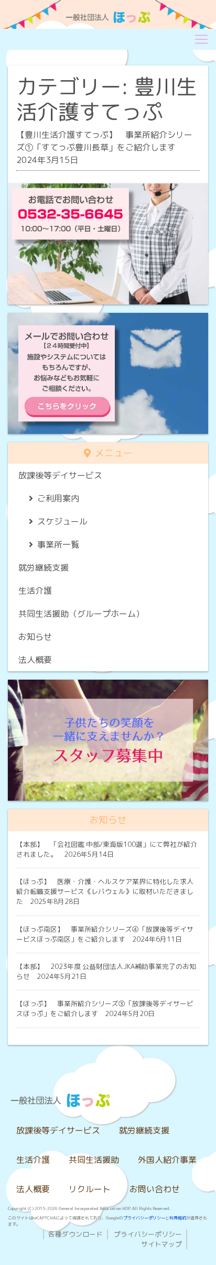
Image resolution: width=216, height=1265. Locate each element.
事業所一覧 (58, 544)
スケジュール (62, 521)
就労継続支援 (43, 567)
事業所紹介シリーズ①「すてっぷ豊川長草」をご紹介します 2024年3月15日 (104, 147)
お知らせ (35, 636)
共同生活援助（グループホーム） (81, 613)
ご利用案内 (58, 498)
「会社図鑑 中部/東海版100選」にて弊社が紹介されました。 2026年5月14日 (106, 849)
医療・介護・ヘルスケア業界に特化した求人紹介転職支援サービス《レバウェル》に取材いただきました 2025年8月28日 (104, 891)
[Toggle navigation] (201, 39)
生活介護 (35, 590)
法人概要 (35, 660)
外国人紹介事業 (167, 1159)
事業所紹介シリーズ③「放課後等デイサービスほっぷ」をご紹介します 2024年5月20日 (104, 1008)
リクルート (90, 1189)
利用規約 (177, 1218)
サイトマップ (161, 1244)
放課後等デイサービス (60, 475)
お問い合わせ (154, 1189)
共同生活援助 (94, 1159)
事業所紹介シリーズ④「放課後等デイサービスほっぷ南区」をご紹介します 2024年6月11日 (104, 934)
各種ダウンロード (75, 1234)
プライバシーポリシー (144, 1218)
